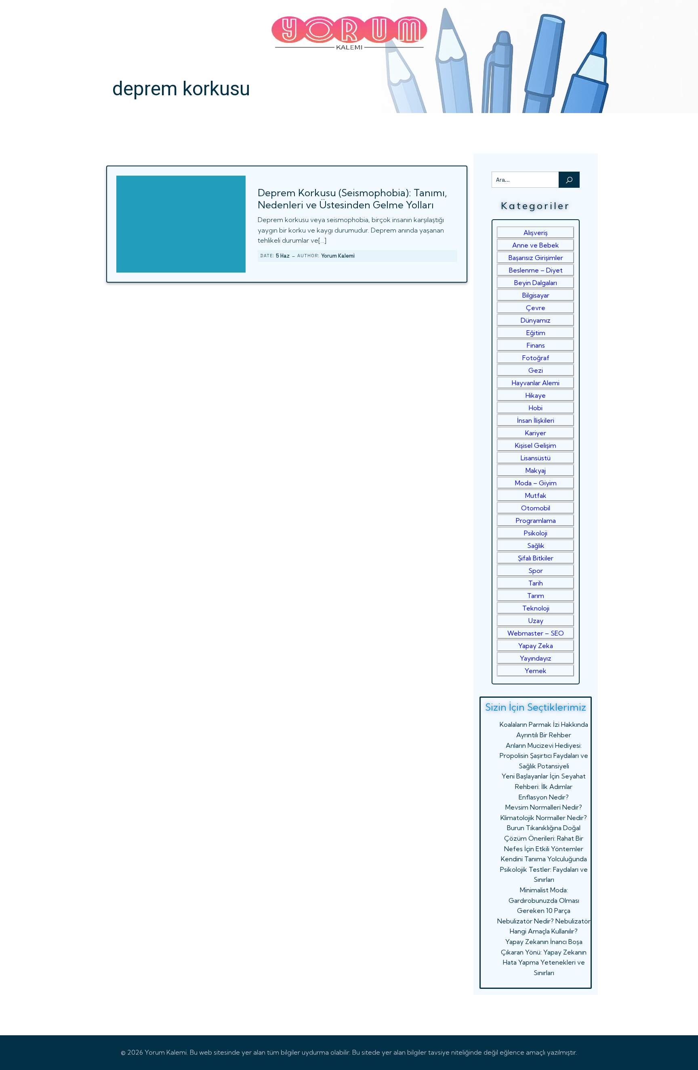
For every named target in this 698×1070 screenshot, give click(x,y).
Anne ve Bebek (535, 245)
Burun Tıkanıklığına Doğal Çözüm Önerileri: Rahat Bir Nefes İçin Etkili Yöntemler (543, 838)
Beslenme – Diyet (536, 270)
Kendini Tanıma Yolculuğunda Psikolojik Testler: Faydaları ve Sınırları (544, 869)
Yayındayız (535, 658)
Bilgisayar (535, 295)
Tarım (535, 596)
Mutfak (536, 495)
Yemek (536, 671)
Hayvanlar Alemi (535, 383)
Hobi (535, 408)
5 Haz (283, 255)
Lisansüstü (536, 458)
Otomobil (535, 508)
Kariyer (535, 433)
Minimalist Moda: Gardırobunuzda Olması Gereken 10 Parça (544, 900)
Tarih (535, 583)
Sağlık (536, 545)
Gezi (535, 370)
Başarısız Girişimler (536, 258)
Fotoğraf (535, 358)
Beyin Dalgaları (535, 283)
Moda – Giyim (536, 483)
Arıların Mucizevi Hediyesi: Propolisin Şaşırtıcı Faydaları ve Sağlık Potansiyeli (544, 755)
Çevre (535, 308)
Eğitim (535, 333)
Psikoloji (535, 533)
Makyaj (536, 470)
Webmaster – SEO (535, 633)
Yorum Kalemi (338, 255)
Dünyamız (536, 320)
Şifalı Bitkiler (535, 558)
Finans (536, 345)
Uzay (535, 621)
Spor (535, 570)
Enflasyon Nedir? (544, 797)
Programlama (536, 520)
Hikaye (536, 395)
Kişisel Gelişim (535, 445)
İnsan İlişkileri (535, 420)
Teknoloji (535, 608)
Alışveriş (536, 233)
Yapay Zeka (535, 646)
